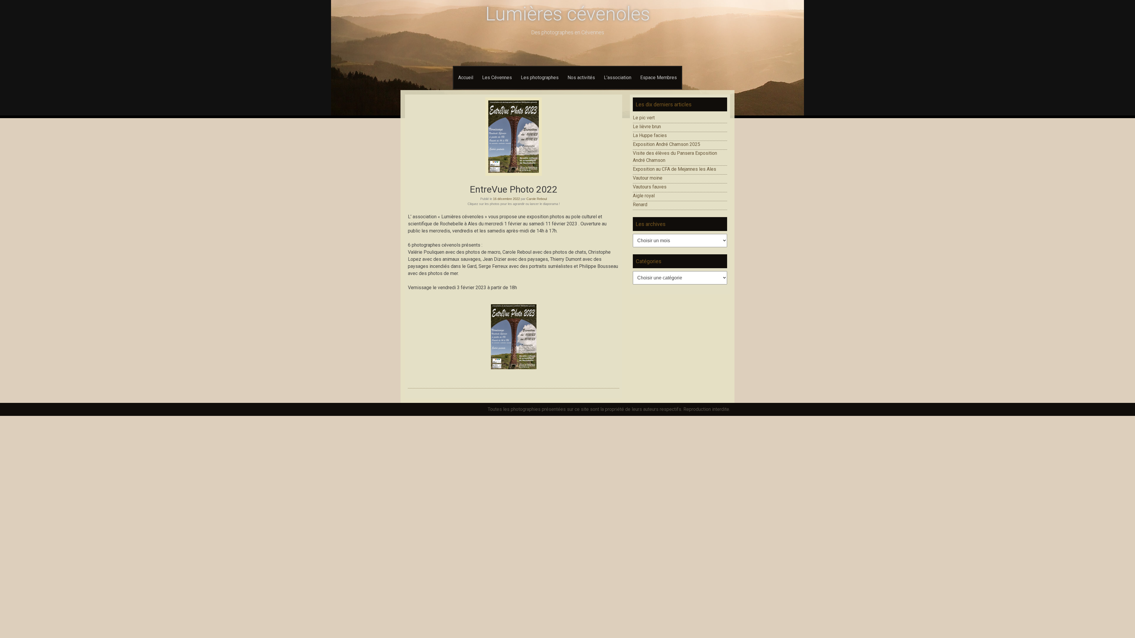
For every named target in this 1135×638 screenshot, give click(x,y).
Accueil (465, 77)
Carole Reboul (536, 199)
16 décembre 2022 (506, 199)
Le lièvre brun (647, 126)
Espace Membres (658, 77)
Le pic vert (644, 118)
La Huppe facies (650, 135)
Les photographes (540, 77)
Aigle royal (644, 195)
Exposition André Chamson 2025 (666, 144)
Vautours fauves (650, 187)
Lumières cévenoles (567, 14)
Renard (640, 204)
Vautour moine (647, 178)
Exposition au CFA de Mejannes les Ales (674, 169)
